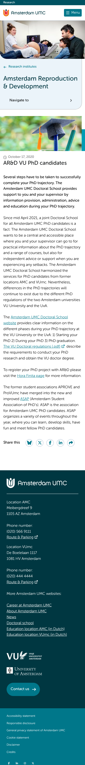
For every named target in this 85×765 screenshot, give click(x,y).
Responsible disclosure (21, 723)
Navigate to (19, 100)
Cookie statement (18, 737)
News (11, 617)
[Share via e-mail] (71, 443)
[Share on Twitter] (39, 443)
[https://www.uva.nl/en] (24, 671)
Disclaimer (13, 744)
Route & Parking (20, 537)
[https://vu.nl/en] (24, 655)
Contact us (20, 689)
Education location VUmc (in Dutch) (37, 635)
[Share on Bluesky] (29, 443)
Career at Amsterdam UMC (29, 605)
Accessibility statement (21, 716)
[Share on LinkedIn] (60, 443)
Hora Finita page (30, 376)
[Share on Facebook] (50, 443)
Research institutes (22, 67)
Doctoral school (20, 623)
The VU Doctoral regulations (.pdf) (31, 347)
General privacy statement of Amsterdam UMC (36, 730)
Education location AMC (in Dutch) (36, 629)
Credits (11, 752)
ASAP (24, 399)
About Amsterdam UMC (27, 611)
